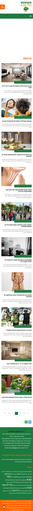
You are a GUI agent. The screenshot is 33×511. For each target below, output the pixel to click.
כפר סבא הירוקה (22, 480)
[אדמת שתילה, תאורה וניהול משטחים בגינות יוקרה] (16, 384)
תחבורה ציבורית (20, 493)
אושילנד (15, 471)
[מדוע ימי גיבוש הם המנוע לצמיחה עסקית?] (16, 317)
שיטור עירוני (9, 490)
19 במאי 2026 (27, 117)
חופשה (19, 477)
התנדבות (24, 477)
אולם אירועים (24, 471)
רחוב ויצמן (21, 490)
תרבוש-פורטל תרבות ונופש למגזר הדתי (16, 501)
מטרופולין (11, 480)
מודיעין (20, 503)
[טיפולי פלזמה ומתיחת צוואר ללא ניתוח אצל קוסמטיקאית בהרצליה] (16, 176)
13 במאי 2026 (27, 220)
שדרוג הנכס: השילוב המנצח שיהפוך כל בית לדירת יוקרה (17, 87)
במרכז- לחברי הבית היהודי (22, 507)
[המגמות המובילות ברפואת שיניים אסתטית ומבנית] (16, 107)
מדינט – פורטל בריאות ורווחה (12, 503)
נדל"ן (16, 482)
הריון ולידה (14, 474)
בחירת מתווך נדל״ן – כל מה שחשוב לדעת (19, 364)
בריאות (19, 474)
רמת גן (22, 505)
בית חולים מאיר (9, 471)
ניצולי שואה (11, 482)
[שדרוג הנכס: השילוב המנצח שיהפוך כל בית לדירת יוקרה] (16, 72)
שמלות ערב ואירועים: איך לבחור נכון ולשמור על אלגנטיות (18, 296)
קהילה (15, 488)
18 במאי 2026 (27, 150)
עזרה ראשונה (15, 485)
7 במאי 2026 (27, 359)
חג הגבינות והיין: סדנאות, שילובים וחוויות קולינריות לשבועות (17, 155)
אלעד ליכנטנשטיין (19, 82)
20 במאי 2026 (27, 82)
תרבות (11, 493)
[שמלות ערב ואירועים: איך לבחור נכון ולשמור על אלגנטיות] (16, 281)
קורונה (12, 488)
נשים (7, 482)
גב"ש (13, 505)
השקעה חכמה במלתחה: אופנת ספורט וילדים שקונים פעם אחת (18, 225)
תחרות (14, 493)
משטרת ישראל (24, 482)
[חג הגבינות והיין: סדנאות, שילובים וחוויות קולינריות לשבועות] (16, 141)
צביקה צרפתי (20, 488)
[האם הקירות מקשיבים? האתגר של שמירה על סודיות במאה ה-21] (16, 246)
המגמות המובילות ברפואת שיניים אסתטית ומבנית (17, 121)
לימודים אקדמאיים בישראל (8, 507)
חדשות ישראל (20, 510)
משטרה (30, 482)
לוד (15, 507)
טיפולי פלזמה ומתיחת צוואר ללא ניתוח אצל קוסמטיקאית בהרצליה (19, 190)
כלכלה (12, 477)
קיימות (8, 488)
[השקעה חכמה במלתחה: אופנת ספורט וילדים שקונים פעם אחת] (16, 211)
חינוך (16, 477)
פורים (25, 488)
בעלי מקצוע (24, 474)
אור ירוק (19, 471)
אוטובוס (30, 471)
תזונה (27, 493)
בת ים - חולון (17, 505)
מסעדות (7, 480)
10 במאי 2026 (27, 326)
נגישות (19, 482)
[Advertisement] (16, 36)
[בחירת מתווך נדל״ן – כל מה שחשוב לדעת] (16, 350)
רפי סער (15, 490)
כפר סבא (15, 510)
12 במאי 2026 (27, 255)
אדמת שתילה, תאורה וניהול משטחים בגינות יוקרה (17, 397)
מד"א (15, 480)
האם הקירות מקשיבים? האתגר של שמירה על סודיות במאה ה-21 (18, 260)
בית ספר (3, 471)
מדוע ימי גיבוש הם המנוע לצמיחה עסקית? (19, 330)
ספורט (25, 485)
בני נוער (30, 474)
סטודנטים (29, 485)
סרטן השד (21, 485)
